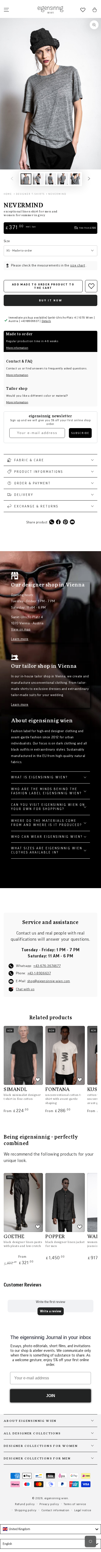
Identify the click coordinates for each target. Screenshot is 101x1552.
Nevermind (57, 194)
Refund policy (25, 1504)
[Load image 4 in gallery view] (62, 178)
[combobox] (50, 1529)
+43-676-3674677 (47, 966)
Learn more (19, 639)
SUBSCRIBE (80, 433)
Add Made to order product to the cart (43, 286)
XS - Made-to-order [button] (19, 250)
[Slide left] (12, 179)
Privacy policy (49, 1504)
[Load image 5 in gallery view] (75, 178)
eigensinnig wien (56, 1498)
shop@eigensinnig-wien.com (48, 981)
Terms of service (75, 1504)
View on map (21, 629)
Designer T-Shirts (30, 194)
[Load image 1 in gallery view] (26, 178)
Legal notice (82, 1510)
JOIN (50, 1396)
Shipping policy (26, 1510)
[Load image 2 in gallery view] (38, 178)
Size (7, 241)
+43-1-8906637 (39, 973)
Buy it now (50, 300)
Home (8, 194)
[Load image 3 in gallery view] (50, 178)
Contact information (55, 1510)
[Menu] (6, 10)
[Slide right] (89, 179)
